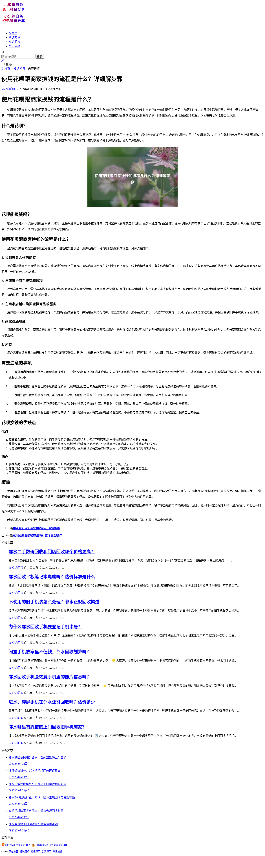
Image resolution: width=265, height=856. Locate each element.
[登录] (2, 60)
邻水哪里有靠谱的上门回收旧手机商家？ (48, 727)
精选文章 (14, 37)
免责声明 (46, 851)
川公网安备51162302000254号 (51, 845)
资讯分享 (14, 46)
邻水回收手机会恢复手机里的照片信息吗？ (50, 677)
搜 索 (39, 56)
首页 (14, 33)
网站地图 (13, 851)
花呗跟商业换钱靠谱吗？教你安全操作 (37, 535)
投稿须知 (24, 851)
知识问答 (14, 41)
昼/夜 (9, 64)
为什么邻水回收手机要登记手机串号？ (45, 626)
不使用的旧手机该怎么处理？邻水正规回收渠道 (54, 602)
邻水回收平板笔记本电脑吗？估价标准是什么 (52, 576)
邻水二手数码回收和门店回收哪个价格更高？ (52, 551)
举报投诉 (57, 851)
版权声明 (35, 851)
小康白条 (10, 89)
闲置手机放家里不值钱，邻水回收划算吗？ (50, 651)
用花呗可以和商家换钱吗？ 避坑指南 (36, 528)
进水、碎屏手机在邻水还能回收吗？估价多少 (52, 702)
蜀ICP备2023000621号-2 (17, 845)
